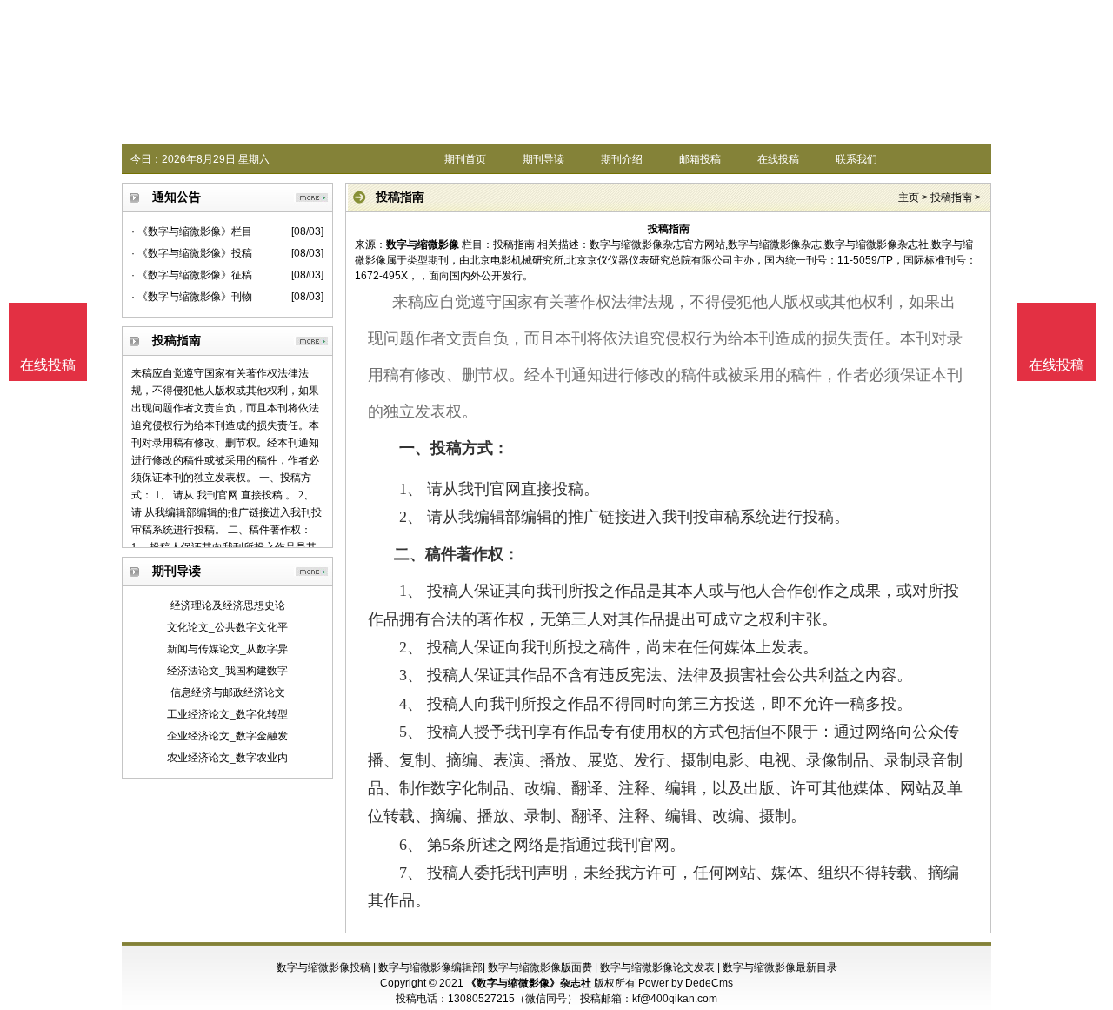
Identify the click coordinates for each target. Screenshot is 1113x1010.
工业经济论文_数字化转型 (227, 714)
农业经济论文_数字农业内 (227, 758)
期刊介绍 (622, 159)
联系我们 (856, 159)
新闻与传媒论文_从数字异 (227, 649)
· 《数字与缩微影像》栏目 (191, 231)
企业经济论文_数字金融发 (227, 736)
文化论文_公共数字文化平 (227, 627)
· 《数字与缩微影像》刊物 (191, 297)
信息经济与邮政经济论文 (227, 692)
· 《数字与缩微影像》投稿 (191, 253)
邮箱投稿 (700, 159)
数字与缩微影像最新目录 (780, 967)
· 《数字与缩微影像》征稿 (191, 275)
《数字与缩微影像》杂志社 (528, 983)
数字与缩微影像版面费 (540, 967)
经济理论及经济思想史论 (227, 605)
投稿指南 (951, 197)
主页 (908, 197)
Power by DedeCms (685, 983)
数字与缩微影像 (422, 244)
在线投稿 (778, 159)
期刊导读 (543, 159)
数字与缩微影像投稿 (323, 967)
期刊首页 (465, 159)
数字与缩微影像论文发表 (657, 967)
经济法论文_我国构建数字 (227, 671)
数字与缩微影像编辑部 (430, 967)
